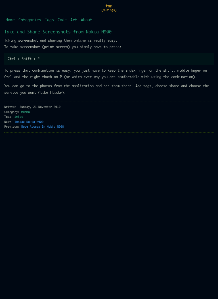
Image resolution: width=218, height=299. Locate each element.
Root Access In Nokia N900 (42, 126)
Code (62, 20)
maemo (25, 112)
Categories (29, 20)
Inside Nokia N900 (28, 122)
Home (10, 20)
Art (73, 20)
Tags (49, 20)
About (86, 20)
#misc (18, 117)
